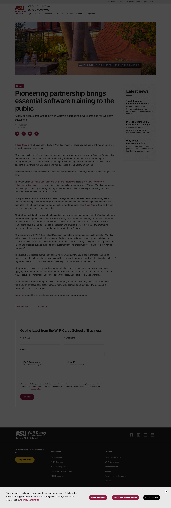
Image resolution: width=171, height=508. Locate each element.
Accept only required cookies (125, 497)
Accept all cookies (98, 497)
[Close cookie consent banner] (166, 491)
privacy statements (30, 500)
